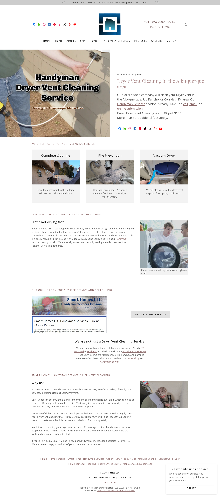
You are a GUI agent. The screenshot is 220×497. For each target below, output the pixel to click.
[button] (185, 24)
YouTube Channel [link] (147, 458)
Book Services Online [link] (109, 463)
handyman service (110, 361)
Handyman (121, 238)
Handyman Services (131, 104)
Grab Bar (92, 351)
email (193, 104)
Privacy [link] (176, 458)
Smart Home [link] (89, 41)
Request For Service (150, 314)
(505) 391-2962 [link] (160, 27)
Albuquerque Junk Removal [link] (137, 463)
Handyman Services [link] (116, 41)
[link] (34, 24)
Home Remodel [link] (65, 41)
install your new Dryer (134, 351)
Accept (191, 488)
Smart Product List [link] (126, 458)
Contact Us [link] (164, 458)
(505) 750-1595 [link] (160, 22)
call (185, 104)
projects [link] (140, 41)
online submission (130, 108)
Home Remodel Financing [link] (82, 463)
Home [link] (47, 41)
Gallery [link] (157, 41)
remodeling (133, 358)
